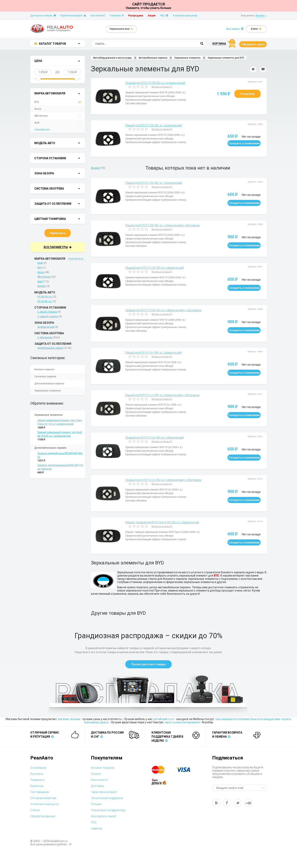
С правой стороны (47, 316)
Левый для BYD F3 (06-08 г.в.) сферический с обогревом (162, 225)
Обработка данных (42, 816)
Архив (95, 168)
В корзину (247, 93)
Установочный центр (185, 15)
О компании (38, 767)
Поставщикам (39, 792)
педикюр (96, 828)
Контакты (116, 15)
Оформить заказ (253, 44)
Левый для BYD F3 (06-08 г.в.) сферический (153, 125)
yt (248, 803)
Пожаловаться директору (108, 810)
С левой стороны (47, 311)
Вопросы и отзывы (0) (162, 87)
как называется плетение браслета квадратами (248, 719)
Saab (40, 263)
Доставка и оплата (41, 15)
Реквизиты (37, 779)
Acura (37, 109)
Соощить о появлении (244, 143)
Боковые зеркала (44, 369)
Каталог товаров (102, 767)
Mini (39, 267)
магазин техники (69, 719)
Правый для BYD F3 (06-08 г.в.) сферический (154, 267)
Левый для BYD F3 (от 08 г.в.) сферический (153, 352)
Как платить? (98, 15)
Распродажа (135, 15)
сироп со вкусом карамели (182, 722)
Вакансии (36, 786)
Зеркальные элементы (47, 390)
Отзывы (96, 804)
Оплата (96, 773)
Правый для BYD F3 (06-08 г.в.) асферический (155, 82)
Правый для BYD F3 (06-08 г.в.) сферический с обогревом (163, 310)
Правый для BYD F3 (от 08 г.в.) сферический (154, 437)
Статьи (35, 810)
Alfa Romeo (40, 115)
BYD (36, 102)
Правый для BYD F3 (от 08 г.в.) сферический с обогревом (163, 480)
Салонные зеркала (45, 376)
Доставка (97, 786)
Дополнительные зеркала (49, 383)
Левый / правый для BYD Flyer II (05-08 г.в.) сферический (162, 522)
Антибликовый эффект (50, 348)
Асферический (46, 327)
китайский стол (164, 719)
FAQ (163, 15)
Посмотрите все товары (148, 664)
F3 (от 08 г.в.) (44, 301)
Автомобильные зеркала (153, 57)
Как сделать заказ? (103, 816)
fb (227, 803)
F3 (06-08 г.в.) (45, 296)
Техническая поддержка (107, 798)
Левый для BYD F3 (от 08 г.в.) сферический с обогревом (162, 395)
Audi (36, 122)
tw (238, 803)
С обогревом (44, 337)
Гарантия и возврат (72, 15)
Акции (151, 15)
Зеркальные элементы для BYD (225, 57)
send (263, 788)
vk (216, 803)
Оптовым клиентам (43, 798)
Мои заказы (233, 28)
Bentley (41, 286)
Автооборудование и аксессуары (112, 57)
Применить (57, 233)
